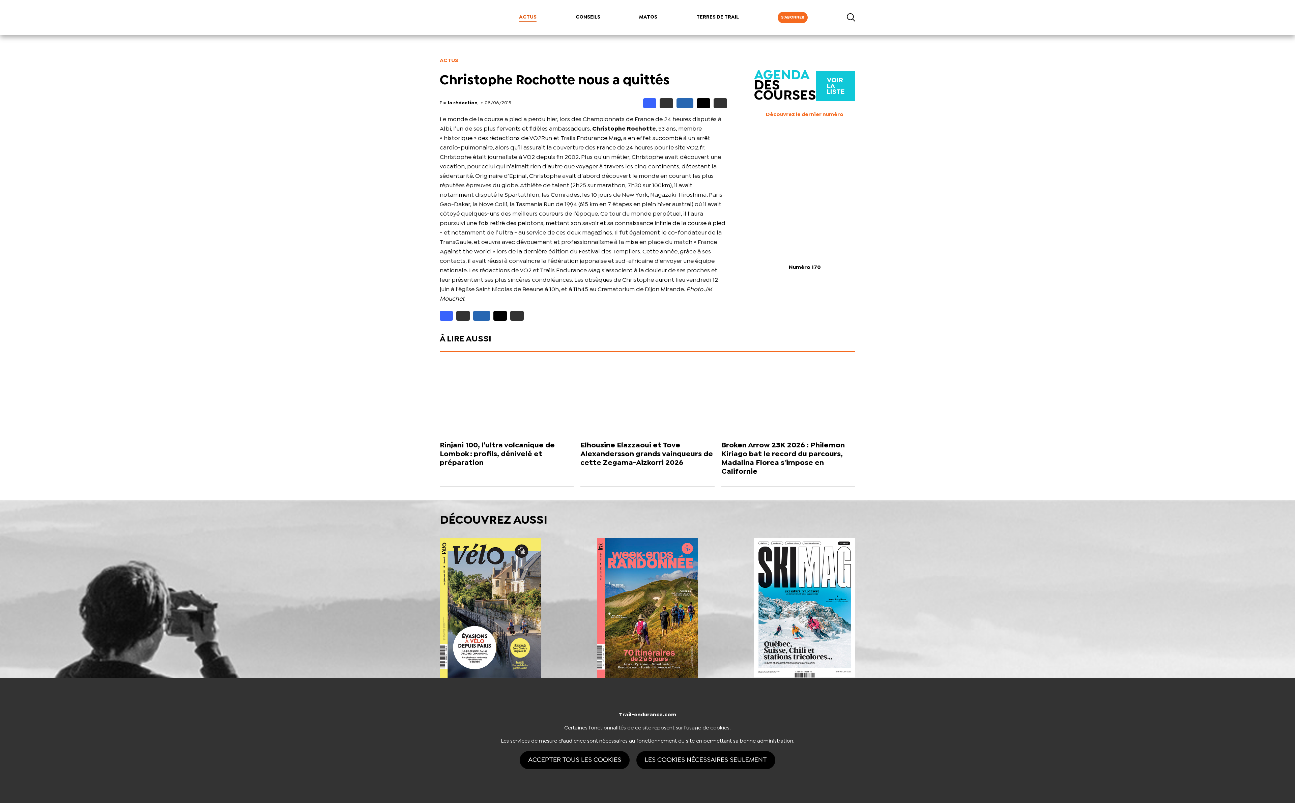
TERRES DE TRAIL (717, 17)
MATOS (648, 17)
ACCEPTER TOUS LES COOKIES (574, 760)
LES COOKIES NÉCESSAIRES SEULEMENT (706, 760)
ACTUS (528, 17)
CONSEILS (588, 17)
